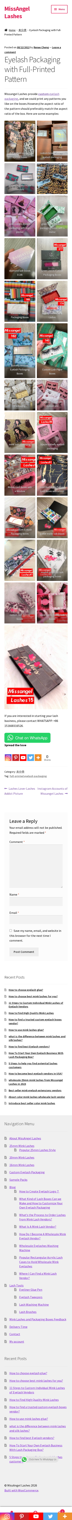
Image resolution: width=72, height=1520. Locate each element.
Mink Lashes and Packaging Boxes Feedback (37, 1319)
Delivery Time (18, 1327)
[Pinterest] (15, 754)
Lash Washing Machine (34, 1304)
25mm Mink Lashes (21, 1146)
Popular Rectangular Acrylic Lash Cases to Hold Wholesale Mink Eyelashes (41, 1261)
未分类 (22, 30)
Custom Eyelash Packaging (27, 1172)
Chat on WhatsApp (31, 737)
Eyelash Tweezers (30, 1297)
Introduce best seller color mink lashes (32, 1103)
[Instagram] (8, 754)
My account (16, 1341)
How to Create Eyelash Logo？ (39, 1191)
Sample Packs (18, 1180)
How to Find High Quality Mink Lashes (31, 1013)
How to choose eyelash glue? (26, 990)
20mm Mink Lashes (21, 1157)
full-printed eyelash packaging (28, 776)
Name (14, 894)
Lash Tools (16, 1285)
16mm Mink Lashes (21, 1165)
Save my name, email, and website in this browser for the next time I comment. (35, 936)
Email (14, 913)
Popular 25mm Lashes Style (37, 1150)
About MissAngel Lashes (25, 1138)
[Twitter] (30, 754)
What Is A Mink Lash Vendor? (37, 1226)
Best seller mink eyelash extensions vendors (35, 1090)
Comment (17, 842)
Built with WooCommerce (21, 1490)
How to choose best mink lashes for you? (33, 996)
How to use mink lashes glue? (26, 1030)
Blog (12, 1187)
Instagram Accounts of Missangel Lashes (52, 790)
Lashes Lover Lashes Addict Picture (19, 790)
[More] (38, 754)
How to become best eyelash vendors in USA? (35, 1073)
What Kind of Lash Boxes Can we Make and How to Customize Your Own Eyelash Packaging (41, 1203)
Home (12, 30)
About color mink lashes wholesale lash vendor (37, 1097)
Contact (14, 1334)
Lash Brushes (27, 1312)
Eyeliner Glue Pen (30, 1290)
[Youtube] (23, 754)
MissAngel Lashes (17, 12)
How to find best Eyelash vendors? (29, 1046)
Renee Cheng (41, 47)
